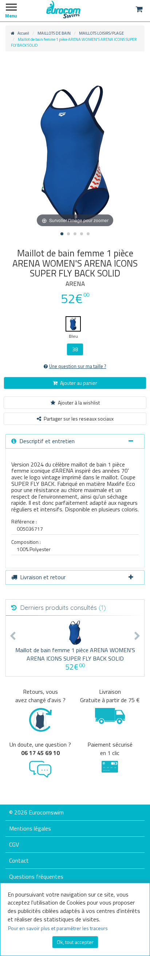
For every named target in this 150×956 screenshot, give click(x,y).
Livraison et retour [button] (43, 577)
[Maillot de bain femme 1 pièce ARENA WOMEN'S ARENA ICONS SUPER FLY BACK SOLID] (75, 632)
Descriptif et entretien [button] (47, 441)
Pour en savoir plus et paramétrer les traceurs (58, 928)
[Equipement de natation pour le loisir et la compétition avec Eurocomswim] (63, 9)
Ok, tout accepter (75, 942)
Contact (19, 860)
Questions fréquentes (36, 876)
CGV (14, 844)
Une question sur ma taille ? (77, 366)
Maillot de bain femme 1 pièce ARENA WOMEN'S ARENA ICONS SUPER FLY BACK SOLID (75, 654)
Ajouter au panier (78, 383)
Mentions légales (30, 828)
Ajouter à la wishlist (79, 402)
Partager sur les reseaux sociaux (79, 418)
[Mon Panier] (139, 9)
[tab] (75, 441)
